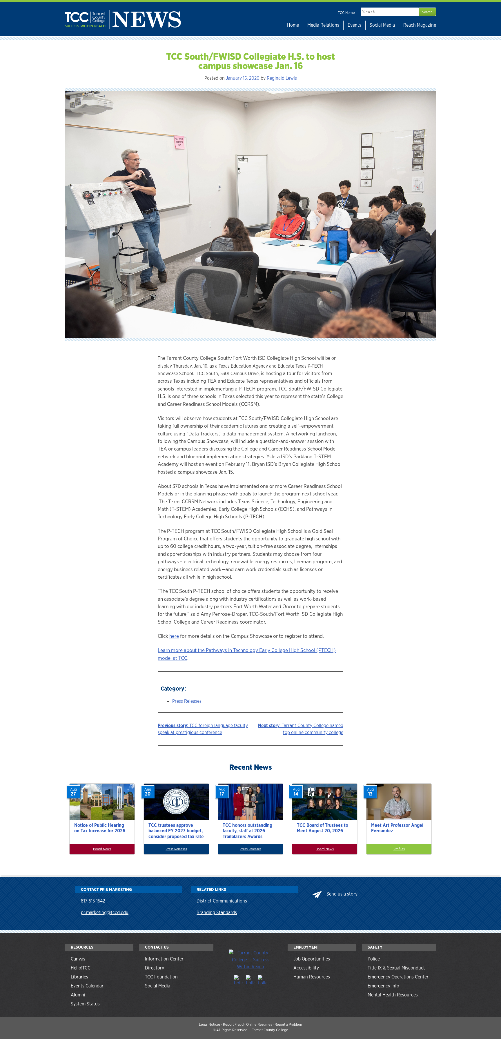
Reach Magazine (419, 25)
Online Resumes (259, 1024)
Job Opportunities (311, 959)
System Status (85, 1004)
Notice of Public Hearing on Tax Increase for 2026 (99, 828)
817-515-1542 (93, 901)
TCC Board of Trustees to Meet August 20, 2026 (322, 828)
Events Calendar (87, 986)
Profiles (399, 849)
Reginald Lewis (282, 78)
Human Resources (311, 977)
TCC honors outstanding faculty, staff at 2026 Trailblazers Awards (247, 830)
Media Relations (323, 25)
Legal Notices (209, 1024)
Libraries (79, 977)
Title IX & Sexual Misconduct (396, 968)
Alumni (78, 995)
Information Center (164, 959)
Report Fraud (233, 1024)
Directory (154, 968)
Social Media (382, 25)
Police (374, 959)
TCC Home (346, 12)
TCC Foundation (161, 977)
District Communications (222, 901)
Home (293, 25)
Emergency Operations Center (398, 977)
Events (354, 25)
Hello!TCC (80, 968)
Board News (102, 849)
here (174, 636)
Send (331, 894)
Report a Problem (288, 1024)
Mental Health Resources (393, 995)
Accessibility (306, 968)
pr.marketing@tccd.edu (104, 912)
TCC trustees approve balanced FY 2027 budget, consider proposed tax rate (176, 830)
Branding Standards (217, 912)
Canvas (78, 959)
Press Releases (187, 701)
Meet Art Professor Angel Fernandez (397, 828)
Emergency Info (383, 986)
